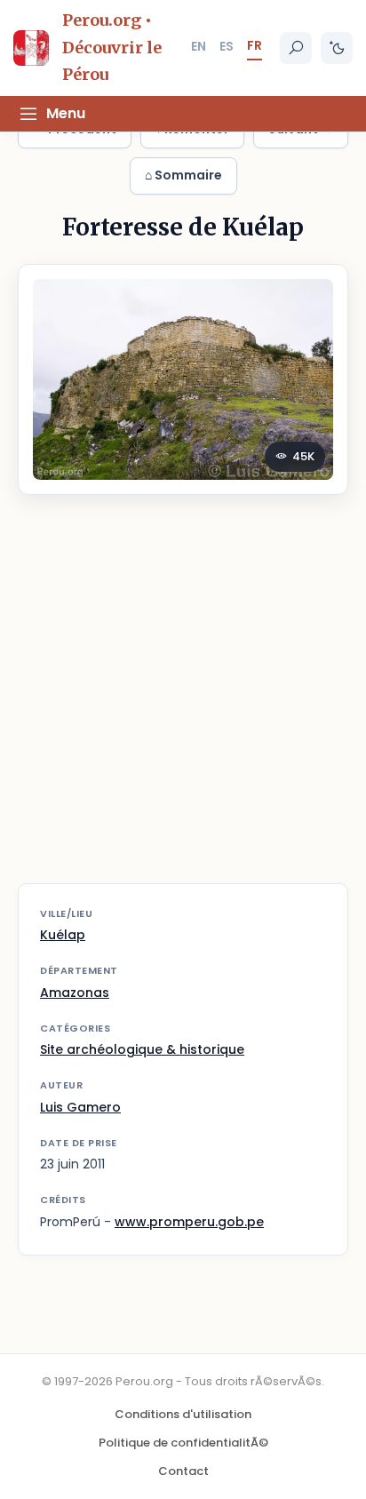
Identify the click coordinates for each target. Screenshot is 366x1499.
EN (198, 46)
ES (226, 46)
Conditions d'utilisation (183, 1414)
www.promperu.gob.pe (189, 1222)
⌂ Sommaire (183, 175)
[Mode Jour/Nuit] (337, 48)
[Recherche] (296, 48)
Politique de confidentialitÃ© (183, 1442)
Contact (183, 1471)
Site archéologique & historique (142, 1049)
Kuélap (62, 935)
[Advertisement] (183, 700)
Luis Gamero (80, 1107)
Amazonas (74, 992)
